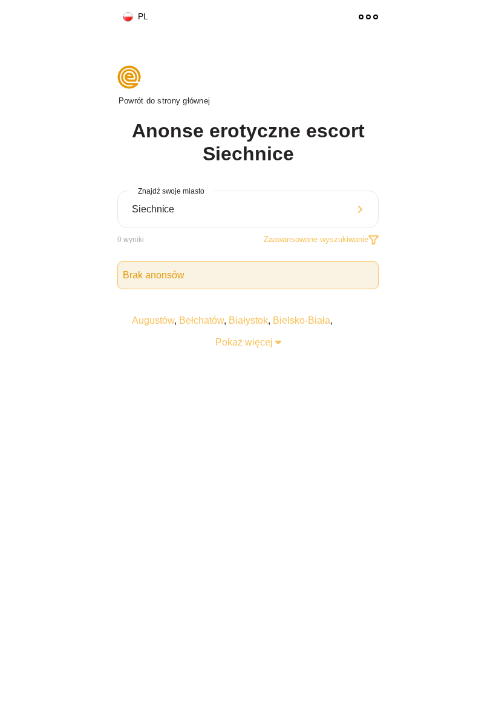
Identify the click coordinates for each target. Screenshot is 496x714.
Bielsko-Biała (301, 320)
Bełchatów (201, 320)
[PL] (123, 17)
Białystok (248, 320)
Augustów (153, 320)
